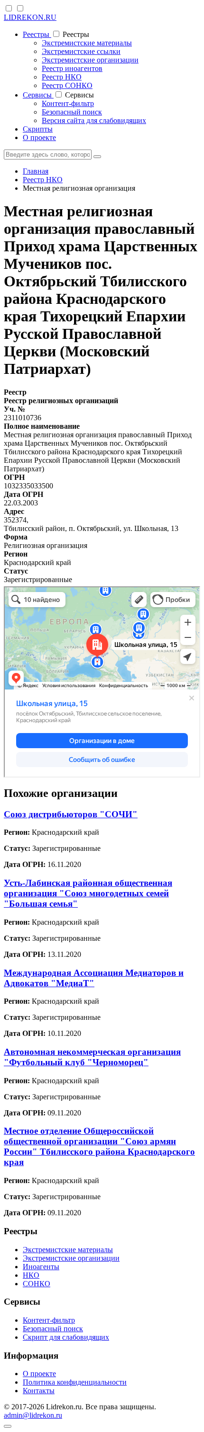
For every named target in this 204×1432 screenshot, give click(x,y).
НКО (31, 1275)
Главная (35, 171)
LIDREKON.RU (30, 17)
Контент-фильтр (68, 103)
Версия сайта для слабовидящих (94, 120)
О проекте (39, 137)
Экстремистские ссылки (81, 51)
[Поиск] (97, 156)
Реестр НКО (62, 77)
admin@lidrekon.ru (33, 1415)
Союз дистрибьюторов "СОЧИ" (71, 814)
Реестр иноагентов (72, 68)
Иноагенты (41, 1267)
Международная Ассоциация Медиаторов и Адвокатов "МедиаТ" (94, 978)
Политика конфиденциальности (75, 1382)
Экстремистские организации (90, 60)
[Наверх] (7, 1426)
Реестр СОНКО (67, 85)
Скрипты (38, 129)
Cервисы (38, 95)
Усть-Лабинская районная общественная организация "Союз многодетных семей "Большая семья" (88, 893)
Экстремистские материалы (87, 43)
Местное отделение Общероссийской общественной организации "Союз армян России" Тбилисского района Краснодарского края (99, 1146)
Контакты (39, 1391)
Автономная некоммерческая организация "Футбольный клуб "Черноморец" (92, 1057)
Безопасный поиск (72, 112)
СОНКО (36, 1284)
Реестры (37, 34)
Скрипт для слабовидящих (66, 1337)
